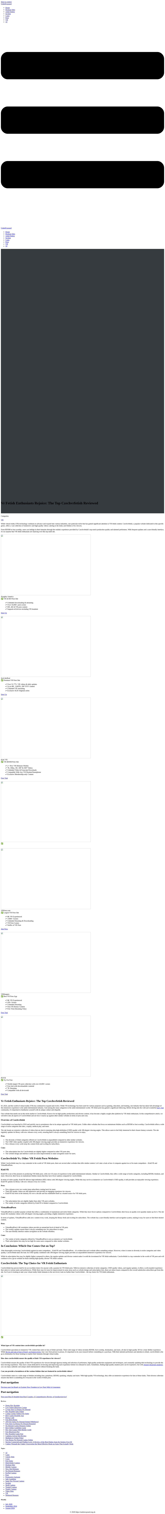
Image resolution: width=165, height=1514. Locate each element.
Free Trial (4, 778)
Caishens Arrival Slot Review (15, 1436)
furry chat (160, 1108)
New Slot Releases (12, 1469)
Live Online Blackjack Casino (16, 1408)
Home (7, 8)
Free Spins (9, 1461)
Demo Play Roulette (12, 1405)
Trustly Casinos (10, 1489)
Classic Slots (9, 1457)
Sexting (8, 14)
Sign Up (4, 613)
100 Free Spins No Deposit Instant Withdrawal (21, 1422)
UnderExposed (6, 4)
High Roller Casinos (12, 1463)
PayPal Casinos (10, 1473)
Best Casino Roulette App (14, 1416)
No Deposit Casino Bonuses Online (18, 1426)
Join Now (4, 929)
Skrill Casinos (10, 1485)
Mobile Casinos (10, 1467)
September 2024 (11, 1506)
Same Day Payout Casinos (14, 1481)
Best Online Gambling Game (15, 1428)
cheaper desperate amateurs (153, 1365)
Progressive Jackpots (12, 1477)
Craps (7, 1459)
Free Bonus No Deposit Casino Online (19, 1440)
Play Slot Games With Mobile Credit (18, 1430)
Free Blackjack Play (12, 1432)
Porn (7, 18)
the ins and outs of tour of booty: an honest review (23, 1352)
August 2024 (10, 1508)
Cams (7, 16)
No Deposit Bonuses (12, 1471)
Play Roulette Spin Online (14, 1412)
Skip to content (6, 2)
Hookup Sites (10, 10)
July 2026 (8, 1504)
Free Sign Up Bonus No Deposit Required (20, 1424)
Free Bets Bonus (11, 1420)
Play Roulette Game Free (14, 1434)
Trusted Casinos (11, 1487)
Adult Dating (10, 12)
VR (6, 20)
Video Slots (9, 1491)
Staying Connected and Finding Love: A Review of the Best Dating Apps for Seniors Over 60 (38, 1442)
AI (6, 22)
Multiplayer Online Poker (14, 1438)
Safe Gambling (10, 1479)
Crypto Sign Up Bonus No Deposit (17, 1410)
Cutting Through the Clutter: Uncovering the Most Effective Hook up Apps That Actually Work (39, 1444)
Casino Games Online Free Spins (17, 1414)
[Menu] (82, 126)
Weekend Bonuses (12, 1495)
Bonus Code (9, 1418)
